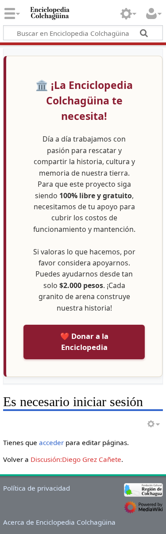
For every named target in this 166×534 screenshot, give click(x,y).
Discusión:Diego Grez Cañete (76, 459)
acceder (51, 442)
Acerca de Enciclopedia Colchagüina (59, 522)
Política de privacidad (36, 488)
